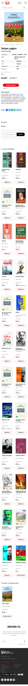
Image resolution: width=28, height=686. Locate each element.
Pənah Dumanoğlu (6, 51)
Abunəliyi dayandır (22, 644)
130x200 (19, 61)
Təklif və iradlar (5, 662)
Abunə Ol (5, 88)
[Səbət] (25, 3)
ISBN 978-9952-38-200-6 (19, 58)
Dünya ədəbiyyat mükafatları (5, 667)
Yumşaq (19, 63)
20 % (18, 66)
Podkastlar (3, 672)
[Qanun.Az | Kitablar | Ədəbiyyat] (7, 3)
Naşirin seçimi (18, 665)
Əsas (2, 44)
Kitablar (7, 44)
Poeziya (12, 44)
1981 (18, 69)
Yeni (22, 44)
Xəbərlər (17, 666)
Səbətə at (7, 182)
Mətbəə (3, 670)
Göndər (21, 134)
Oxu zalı (3, 665)
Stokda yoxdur (11, 85)
